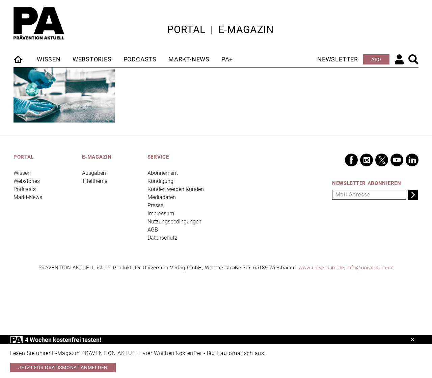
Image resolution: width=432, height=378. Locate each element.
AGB (152, 229)
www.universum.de (321, 268)
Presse (155, 205)
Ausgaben (94, 173)
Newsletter (337, 59)
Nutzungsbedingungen (174, 221)
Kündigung (160, 181)
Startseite (19, 59)
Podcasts (140, 59)
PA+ (227, 59)
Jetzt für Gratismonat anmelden (63, 367)
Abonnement (162, 173)
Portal (186, 29)
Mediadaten (161, 197)
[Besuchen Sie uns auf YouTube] (396, 160)
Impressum (160, 213)
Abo (376, 59)
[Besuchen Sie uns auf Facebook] (351, 160)
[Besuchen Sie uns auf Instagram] (366, 160)
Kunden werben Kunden (175, 189)
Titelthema (95, 181)
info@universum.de (370, 268)
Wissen (49, 59)
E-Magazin (246, 29)
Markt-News (189, 59)
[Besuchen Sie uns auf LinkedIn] (412, 160)
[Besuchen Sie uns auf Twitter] (381, 160)
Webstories (92, 59)
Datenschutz (162, 238)
